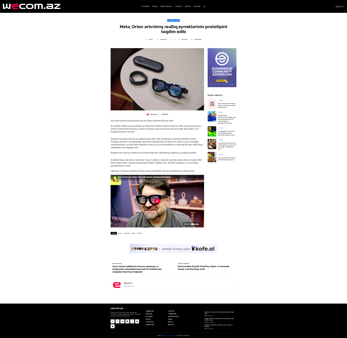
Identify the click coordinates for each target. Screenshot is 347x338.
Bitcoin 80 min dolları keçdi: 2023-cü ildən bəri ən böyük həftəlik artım (227, 105)
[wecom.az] (148, 114)
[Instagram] (117, 321)
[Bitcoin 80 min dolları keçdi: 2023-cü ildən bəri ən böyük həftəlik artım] (212, 104)
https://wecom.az (129, 286)
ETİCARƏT (206, 322)
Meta (133, 233)
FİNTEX (205, 315)
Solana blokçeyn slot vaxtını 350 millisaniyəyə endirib (227, 159)
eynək (120, 233)
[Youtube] (137, 321)
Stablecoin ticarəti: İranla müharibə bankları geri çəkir (219, 313)
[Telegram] (127, 321)
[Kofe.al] (113, 326)
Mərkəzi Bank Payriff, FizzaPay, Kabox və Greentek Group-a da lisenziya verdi (204, 267)
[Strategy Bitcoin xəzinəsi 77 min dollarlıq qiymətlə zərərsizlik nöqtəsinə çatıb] (212, 131)
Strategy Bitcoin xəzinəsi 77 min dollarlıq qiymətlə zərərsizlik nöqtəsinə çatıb (227, 133)
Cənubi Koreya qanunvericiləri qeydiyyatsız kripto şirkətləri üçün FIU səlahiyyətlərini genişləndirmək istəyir (227, 119)
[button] (204, 6)
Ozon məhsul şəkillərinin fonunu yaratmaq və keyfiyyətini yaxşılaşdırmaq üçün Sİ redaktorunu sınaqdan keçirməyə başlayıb (137, 269)
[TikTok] (132, 321)
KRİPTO (221, 100)
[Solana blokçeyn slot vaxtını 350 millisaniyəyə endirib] (212, 157)
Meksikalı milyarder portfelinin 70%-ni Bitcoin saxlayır (218, 325)
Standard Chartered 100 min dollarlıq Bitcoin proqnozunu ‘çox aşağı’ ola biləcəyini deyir (227, 146)
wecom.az (154, 114)
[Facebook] (113, 321)
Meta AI (139, 233)
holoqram (127, 233)
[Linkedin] (122, 321)
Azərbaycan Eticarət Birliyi (169, 335)
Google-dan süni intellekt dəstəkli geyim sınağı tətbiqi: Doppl (219, 319)
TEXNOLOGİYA (173, 20)
